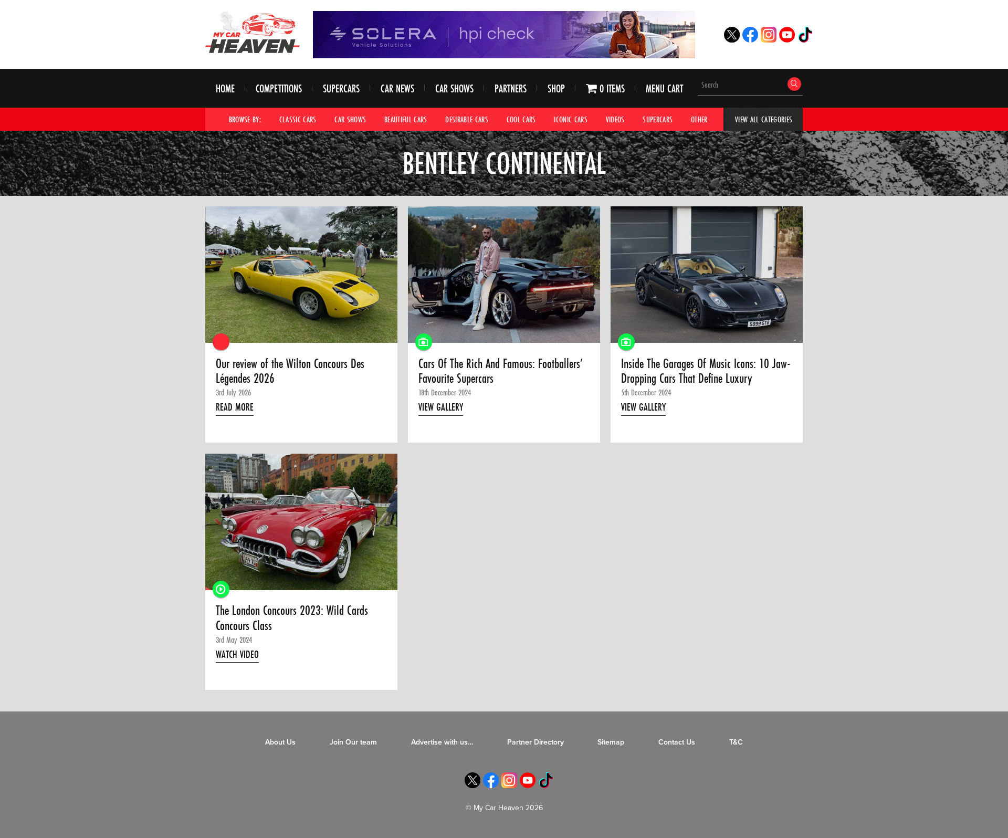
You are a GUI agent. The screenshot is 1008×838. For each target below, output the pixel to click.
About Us (280, 742)
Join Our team (353, 742)
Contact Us (676, 742)
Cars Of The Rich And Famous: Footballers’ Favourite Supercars (500, 371)
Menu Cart (664, 88)
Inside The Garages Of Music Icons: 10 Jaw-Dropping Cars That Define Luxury (706, 371)
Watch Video (237, 654)
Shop (556, 88)
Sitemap (610, 742)
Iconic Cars (570, 119)
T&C (736, 742)
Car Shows (454, 88)
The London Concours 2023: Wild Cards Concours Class (292, 618)
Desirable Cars (466, 119)
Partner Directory (535, 742)
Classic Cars (298, 119)
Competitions (279, 88)
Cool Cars (521, 119)
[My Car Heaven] (252, 32)
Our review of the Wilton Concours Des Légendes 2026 (290, 371)
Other (699, 119)
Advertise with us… (442, 742)
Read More (235, 407)
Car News (397, 88)
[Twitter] (732, 39)
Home (225, 88)
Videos (615, 119)
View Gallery (440, 407)
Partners (511, 88)
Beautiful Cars (405, 119)
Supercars (341, 88)
